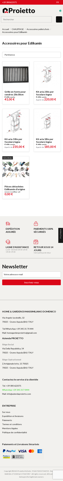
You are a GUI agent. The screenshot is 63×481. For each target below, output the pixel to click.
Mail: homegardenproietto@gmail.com (19, 333)
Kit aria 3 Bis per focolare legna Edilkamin (13, 142)
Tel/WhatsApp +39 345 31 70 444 (17, 328)
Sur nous (6, 412)
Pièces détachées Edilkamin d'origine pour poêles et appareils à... (15, 190)
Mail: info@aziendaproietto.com (16, 394)
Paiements (7, 420)
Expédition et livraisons (12, 416)
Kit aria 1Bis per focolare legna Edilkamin (44, 142)
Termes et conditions (12, 424)
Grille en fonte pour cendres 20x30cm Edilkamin (15, 94)
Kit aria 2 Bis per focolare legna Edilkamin (45, 94)
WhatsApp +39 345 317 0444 (15, 390)
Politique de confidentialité (14, 432)
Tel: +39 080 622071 (11, 385)
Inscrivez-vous (31, 282)
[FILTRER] (60, 240)
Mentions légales (10, 428)
